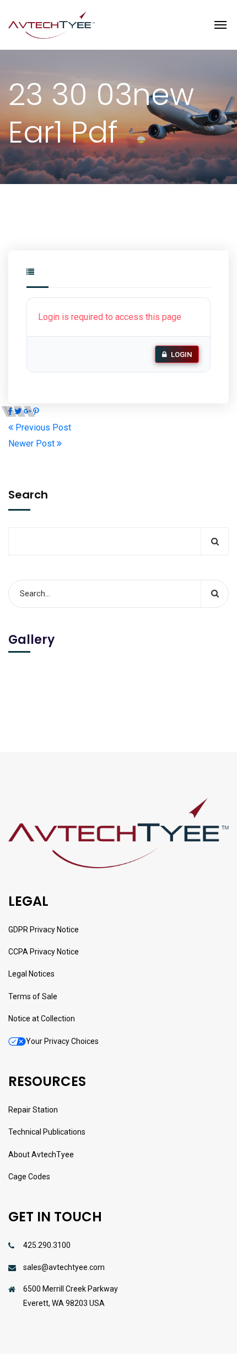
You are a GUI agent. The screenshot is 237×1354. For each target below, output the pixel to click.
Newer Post (32, 443)
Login (181, 354)
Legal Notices (31, 973)
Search (28, 494)
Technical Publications (46, 1131)
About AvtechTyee (41, 1154)
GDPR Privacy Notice (43, 929)
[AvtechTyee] (51, 25)
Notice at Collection (41, 1018)
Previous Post (42, 427)
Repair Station (33, 1109)
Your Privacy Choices (62, 1041)
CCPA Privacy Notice (43, 951)
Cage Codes (29, 1176)
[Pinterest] (36, 411)
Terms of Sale (32, 996)
